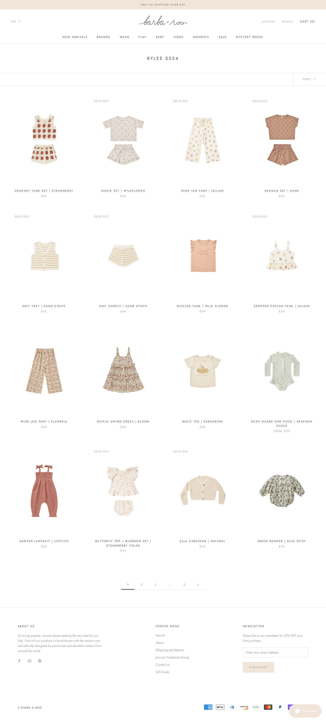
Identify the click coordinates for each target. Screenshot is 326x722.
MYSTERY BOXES (249, 37)
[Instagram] (29, 660)
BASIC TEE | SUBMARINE (202, 421)
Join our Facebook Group (172, 657)
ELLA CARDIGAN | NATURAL (202, 541)
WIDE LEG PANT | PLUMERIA (44, 421)
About (159, 642)
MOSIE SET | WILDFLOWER (123, 191)
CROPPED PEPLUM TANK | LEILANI (282, 306)
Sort (308, 79)
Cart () (307, 21)
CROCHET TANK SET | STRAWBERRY (44, 191)
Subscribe (258, 667)
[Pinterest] (39, 660)
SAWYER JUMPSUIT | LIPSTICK (44, 541)
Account (269, 21)
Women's (201, 37)
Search (287, 21)
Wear (125, 37)
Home (179, 37)
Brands (103, 37)
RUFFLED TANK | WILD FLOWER (202, 306)
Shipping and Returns (170, 650)
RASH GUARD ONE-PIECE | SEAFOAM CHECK (282, 424)
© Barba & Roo (30, 707)
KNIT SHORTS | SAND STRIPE (123, 306)
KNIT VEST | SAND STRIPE (44, 306)
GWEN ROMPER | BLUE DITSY (282, 541)
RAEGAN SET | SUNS (282, 191)
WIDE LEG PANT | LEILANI (202, 191)
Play (143, 37)
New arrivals (75, 37)
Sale (223, 37)
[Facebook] (19, 660)
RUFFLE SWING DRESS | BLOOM (123, 421)
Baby (160, 37)
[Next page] (198, 585)
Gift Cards (162, 672)
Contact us (162, 664)
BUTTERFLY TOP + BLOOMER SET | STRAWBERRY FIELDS (123, 543)
